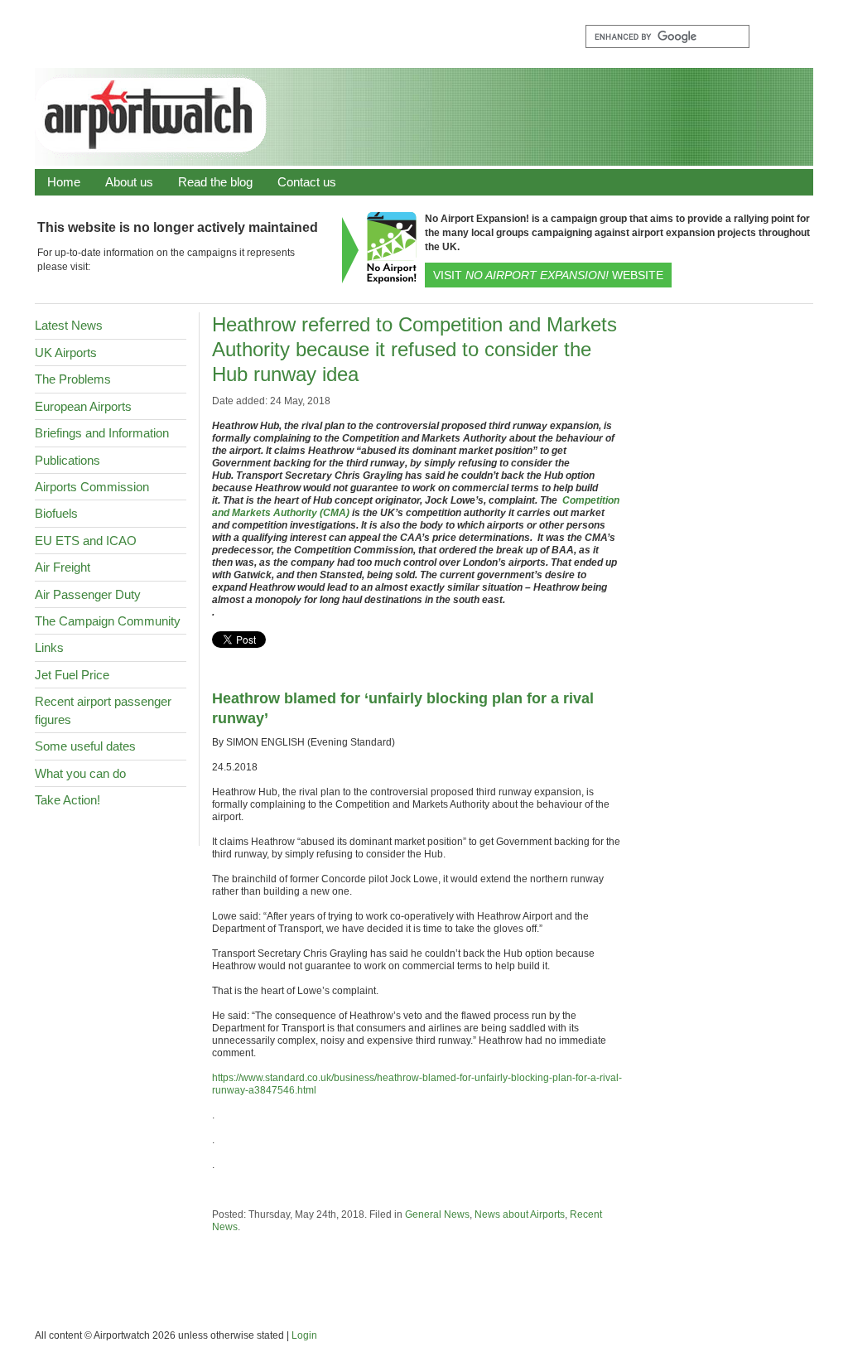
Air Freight (62, 567)
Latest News (69, 325)
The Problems (73, 379)
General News (437, 1214)
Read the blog (215, 182)
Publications (67, 460)
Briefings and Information (102, 433)
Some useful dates (85, 746)
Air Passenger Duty (88, 594)
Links (49, 647)
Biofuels (56, 513)
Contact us (306, 182)
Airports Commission (92, 487)
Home (63, 182)
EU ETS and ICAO (86, 541)
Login (304, 1335)
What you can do (80, 773)
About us (129, 182)
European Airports (83, 406)
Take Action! (67, 800)
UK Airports (66, 352)
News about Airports (520, 1214)
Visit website (548, 275)
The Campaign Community (108, 621)
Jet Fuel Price (72, 675)
